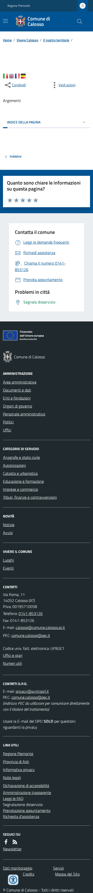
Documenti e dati (17, 390)
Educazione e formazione (23, 481)
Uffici (7, 430)
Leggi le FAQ (13, 798)
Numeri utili (12, 663)
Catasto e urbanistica (20, 473)
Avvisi (8, 533)
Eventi (8, 568)
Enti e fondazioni (17, 398)
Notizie (8, 525)
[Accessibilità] (13, 880)
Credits (28, 874)
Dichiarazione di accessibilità (26, 786)
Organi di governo (17, 406)
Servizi (58, 868)
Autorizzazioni (14, 465)
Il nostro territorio (56, 40)
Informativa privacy (19, 770)
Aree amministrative (19, 382)
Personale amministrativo (24, 414)
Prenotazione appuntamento (26, 810)
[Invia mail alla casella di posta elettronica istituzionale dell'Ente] (40, 627)
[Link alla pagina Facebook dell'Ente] (6, 842)
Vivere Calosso (27, 40)
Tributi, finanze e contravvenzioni (30, 497)
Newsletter (12, 849)
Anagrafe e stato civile (21, 457)
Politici (8, 422)
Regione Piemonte (18, 5)
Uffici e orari (12, 655)
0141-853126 (31, 613)
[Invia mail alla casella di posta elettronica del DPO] (32, 691)
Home (7, 40)
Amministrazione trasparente (27, 792)
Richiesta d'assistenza (21, 816)
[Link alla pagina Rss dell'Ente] (15, 842)
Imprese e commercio (20, 489)
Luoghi (8, 560)
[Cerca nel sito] (78, 21)
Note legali (12, 778)
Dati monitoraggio (17, 868)
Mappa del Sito (67, 874)
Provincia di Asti (16, 762)
